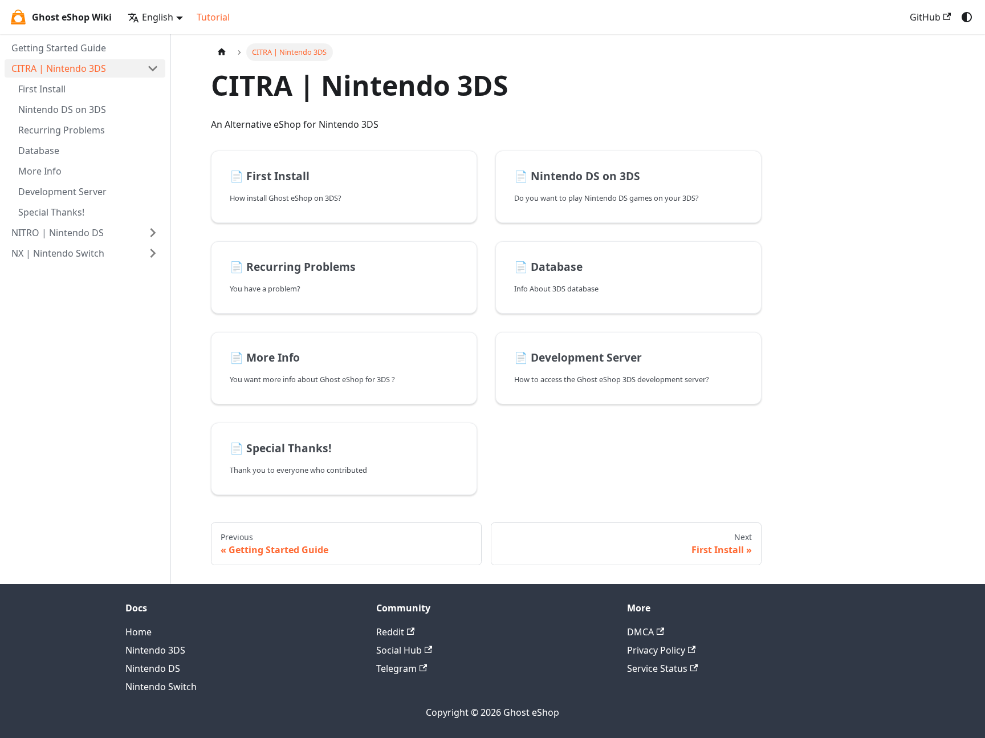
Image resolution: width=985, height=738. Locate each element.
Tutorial (213, 17)
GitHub (925, 17)
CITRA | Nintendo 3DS (58, 68)
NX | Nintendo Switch (57, 253)
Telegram (396, 668)
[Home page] (222, 52)
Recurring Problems (61, 130)
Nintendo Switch (161, 686)
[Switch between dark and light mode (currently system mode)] (967, 17)
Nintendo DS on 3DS (62, 109)
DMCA (640, 632)
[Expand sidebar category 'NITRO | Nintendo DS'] (152, 233)
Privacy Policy (656, 650)
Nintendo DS (152, 668)
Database (38, 150)
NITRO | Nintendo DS (57, 232)
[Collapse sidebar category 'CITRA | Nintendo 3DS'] (152, 68)
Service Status (657, 668)
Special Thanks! (51, 212)
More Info (40, 171)
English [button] (157, 17)
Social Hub (399, 650)
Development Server (62, 191)
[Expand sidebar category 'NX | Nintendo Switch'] (152, 253)
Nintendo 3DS (155, 650)
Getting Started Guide (58, 48)
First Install (42, 89)
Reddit (390, 632)
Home (138, 632)
